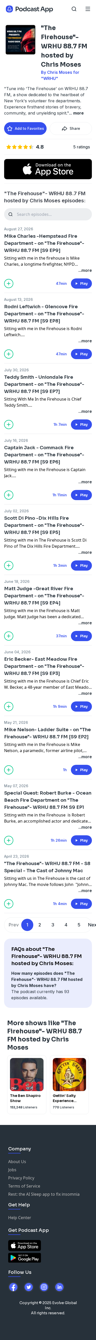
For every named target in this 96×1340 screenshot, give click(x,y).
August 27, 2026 (18, 229)
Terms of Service (24, 1186)
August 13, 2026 (18, 299)
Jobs (12, 1170)
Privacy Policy (21, 1178)
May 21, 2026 (16, 722)
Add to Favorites (29, 128)
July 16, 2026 (16, 440)
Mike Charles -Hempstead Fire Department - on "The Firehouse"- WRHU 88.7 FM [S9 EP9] (44, 243)
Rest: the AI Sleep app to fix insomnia (44, 1194)
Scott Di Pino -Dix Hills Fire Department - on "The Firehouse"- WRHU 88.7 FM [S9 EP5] (44, 525)
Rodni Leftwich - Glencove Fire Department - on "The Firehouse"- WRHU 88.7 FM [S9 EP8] (44, 314)
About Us (17, 1161)
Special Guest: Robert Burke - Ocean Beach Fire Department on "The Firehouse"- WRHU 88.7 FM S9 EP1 (47, 800)
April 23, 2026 (16, 856)
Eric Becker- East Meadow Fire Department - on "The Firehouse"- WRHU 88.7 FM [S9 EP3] (44, 666)
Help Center (19, 1217)
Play (84, 283)
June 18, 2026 (16, 581)
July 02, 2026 (16, 511)
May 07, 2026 (16, 786)
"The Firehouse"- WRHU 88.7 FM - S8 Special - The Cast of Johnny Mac (47, 867)
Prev (14, 924)
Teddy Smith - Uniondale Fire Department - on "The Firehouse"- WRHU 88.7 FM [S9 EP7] (44, 384)
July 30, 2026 (16, 370)
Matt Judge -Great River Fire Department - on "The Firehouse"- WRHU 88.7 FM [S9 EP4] (44, 596)
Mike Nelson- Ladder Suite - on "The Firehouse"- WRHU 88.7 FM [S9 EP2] (47, 733)
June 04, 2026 (17, 652)
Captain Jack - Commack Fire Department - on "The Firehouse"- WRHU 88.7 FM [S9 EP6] (44, 455)
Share (75, 128)
